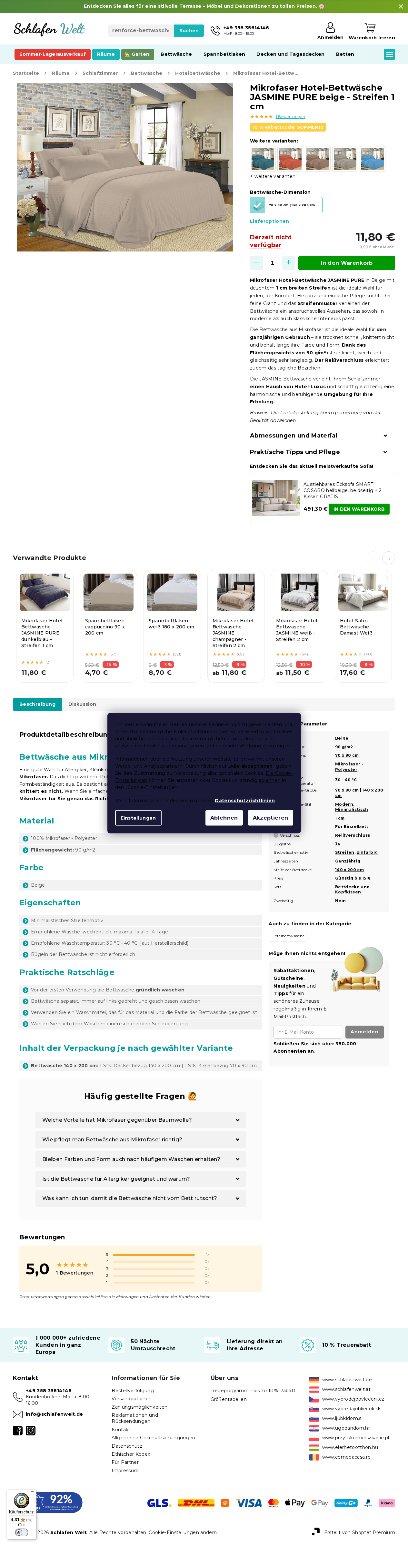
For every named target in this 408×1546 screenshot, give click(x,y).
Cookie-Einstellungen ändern (183, 1532)
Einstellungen (138, 818)
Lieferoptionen (269, 221)
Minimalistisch (351, 809)
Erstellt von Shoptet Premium (359, 1532)
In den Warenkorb (347, 263)
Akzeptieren (270, 817)
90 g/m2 (344, 746)
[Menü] (32, 1493)
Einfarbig (367, 852)
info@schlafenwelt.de (54, 1414)
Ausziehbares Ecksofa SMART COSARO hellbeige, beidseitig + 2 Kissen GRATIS (343, 490)
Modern (344, 804)
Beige (342, 738)
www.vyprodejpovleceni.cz (353, 1399)
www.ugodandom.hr (346, 1428)
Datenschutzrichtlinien (245, 800)
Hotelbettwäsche (288, 935)
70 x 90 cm (347, 755)
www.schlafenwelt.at (346, 1389)
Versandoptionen (132, 1399)
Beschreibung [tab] (37, 704)
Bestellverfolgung (133, 1390)
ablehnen (270, 780)
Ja (337, 844)
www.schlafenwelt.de (347, 1380)
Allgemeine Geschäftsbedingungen (153, 1438)
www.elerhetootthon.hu (350, 1447)
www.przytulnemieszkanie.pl (355, 1438)
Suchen (189, 31)
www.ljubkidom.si (342, 1418)
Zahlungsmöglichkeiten (139, 1407)
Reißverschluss (352, 835)
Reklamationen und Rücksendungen (135, 1418)
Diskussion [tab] (82, 704)
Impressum (125, 1470)
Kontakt (121, 1430)
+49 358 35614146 (49, 1390)
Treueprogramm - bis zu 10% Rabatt (253, 1390)
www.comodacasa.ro (346, 1457)
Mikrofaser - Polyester (349, 767)
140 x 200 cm (349, 869)
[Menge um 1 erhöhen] (288, 263)
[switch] (21, 1532)
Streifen (344, 852)
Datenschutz (127, 1446)
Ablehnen (224, 817)
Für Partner (125, 1462)
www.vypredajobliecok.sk (351, 1409)
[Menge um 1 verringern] (256, 263)
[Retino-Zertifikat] (48, 1502)
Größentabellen (229, 1399)
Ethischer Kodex (131, 1454)
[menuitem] (53, 54)
